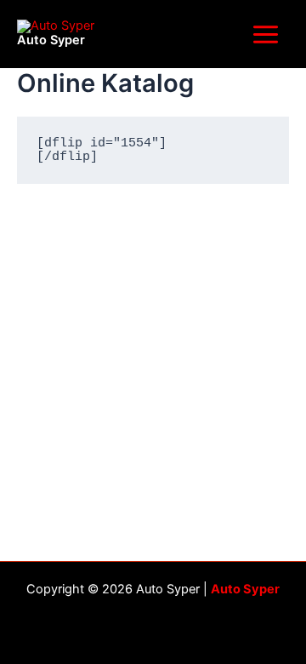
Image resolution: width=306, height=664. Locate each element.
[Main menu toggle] (265, 33)
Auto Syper (51, 40)
